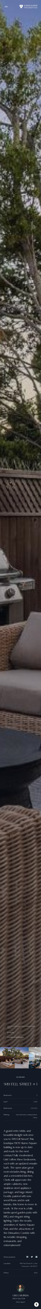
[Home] (28, 6)
